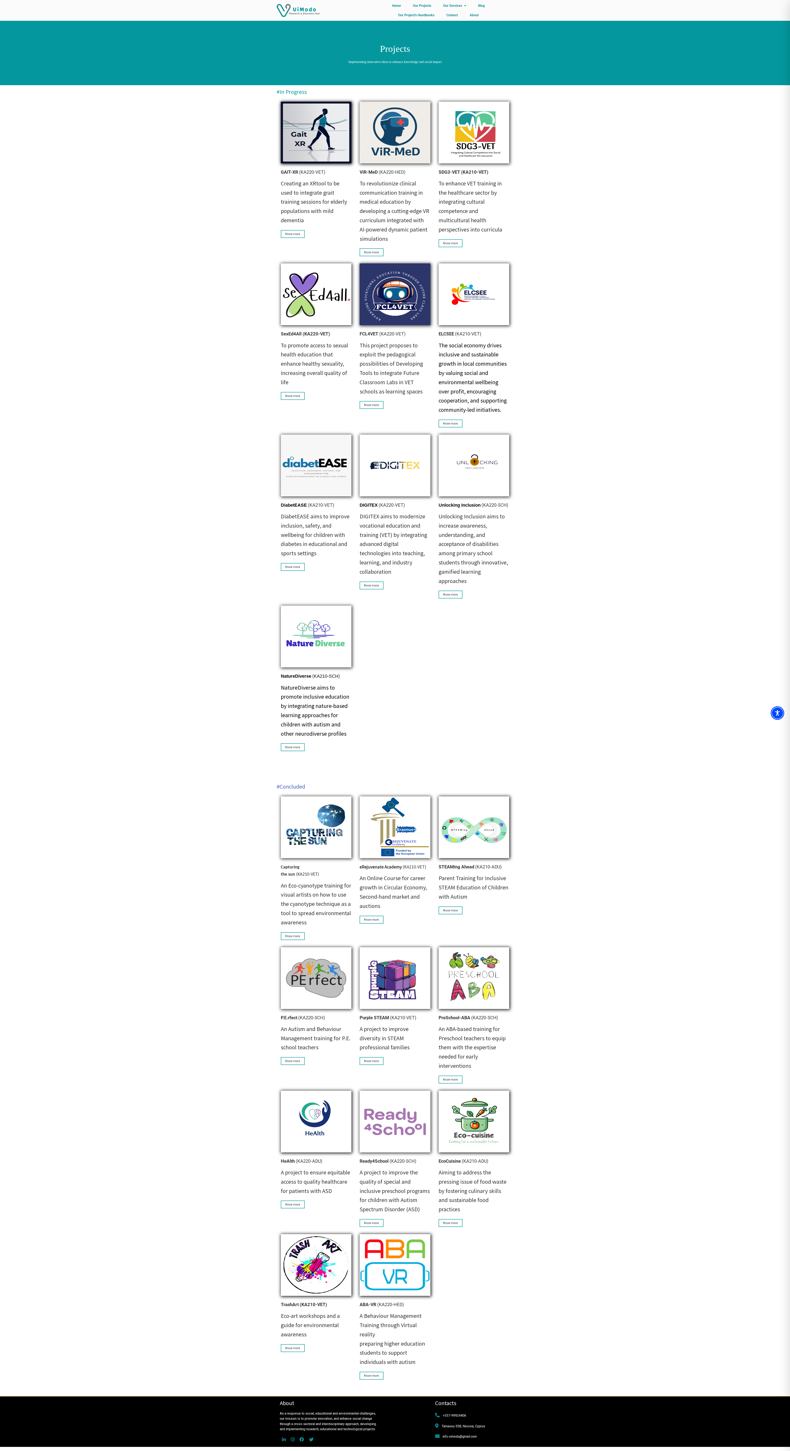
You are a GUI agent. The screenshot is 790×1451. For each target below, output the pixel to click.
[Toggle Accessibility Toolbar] (777, 713)
